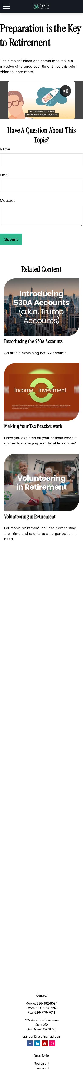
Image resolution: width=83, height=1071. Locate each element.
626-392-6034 (47, 1003)
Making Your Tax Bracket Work (33, 426)
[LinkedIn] (37, 1043)
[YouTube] (45, 1043)
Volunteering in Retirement (30, 516)
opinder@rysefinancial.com (41, 1036)
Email (4, 175)
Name (5, 149)
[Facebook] (30, 1043)
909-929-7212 (46, 1008)
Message (8, 200)
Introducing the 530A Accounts (33, 341)
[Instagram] (52, 1043)
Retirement (41, 1063)
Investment (41, 1068)
